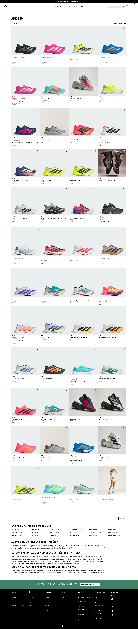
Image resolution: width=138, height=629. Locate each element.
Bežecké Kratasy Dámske (76, 529)
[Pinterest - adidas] (118, 607)
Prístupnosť (97, 625)
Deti (66, 7)
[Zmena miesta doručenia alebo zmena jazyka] (133, 4)
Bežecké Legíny (73, 532)
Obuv (70, 7)
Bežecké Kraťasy (54, 535)
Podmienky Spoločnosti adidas (87, 625)
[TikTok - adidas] (118, 611)
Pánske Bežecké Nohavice (114, 535)
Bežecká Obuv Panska (55, 529)
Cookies (60, 625)
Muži (56, 7)
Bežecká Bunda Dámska (18, 532)
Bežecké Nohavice (74, 535)
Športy (75, 7)
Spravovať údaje (54, 625)
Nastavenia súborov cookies (44, 625)
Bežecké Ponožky (93, 535)
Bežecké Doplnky (54, 532)
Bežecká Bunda (15, 529)
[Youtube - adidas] (118, 615)
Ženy (61, 7)
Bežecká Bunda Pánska (17, 535)
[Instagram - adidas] (118, 599)
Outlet (81, 7)
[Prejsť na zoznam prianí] (130, 7)
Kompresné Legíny (113, 532)
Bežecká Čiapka (35, 529)
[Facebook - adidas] (118, 596)
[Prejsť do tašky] (133, 7)
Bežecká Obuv (34, 532)
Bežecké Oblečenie (93, 529)
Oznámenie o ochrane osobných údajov (71, 625)
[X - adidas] (118, 603)
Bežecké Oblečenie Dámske (96, 532)
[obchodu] (5, 6)
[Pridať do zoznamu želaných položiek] (38, 28)
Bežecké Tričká (112, 529)
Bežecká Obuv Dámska (36, 535)
